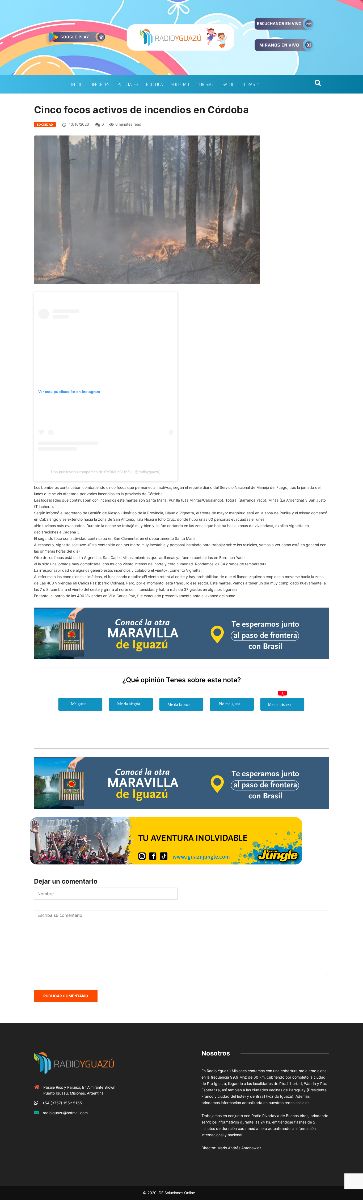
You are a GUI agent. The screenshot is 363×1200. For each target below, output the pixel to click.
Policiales (127, 84)
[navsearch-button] (318, 84)
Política (154, 84)
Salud (228, 84)
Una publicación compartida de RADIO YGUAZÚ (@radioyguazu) (106, 472)
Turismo (205, 84)
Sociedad (180, 84)
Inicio (77, 84)
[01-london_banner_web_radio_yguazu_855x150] (181, 633)
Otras (248, 84)
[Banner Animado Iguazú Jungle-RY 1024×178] (166, 840)
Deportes (100, 84)
